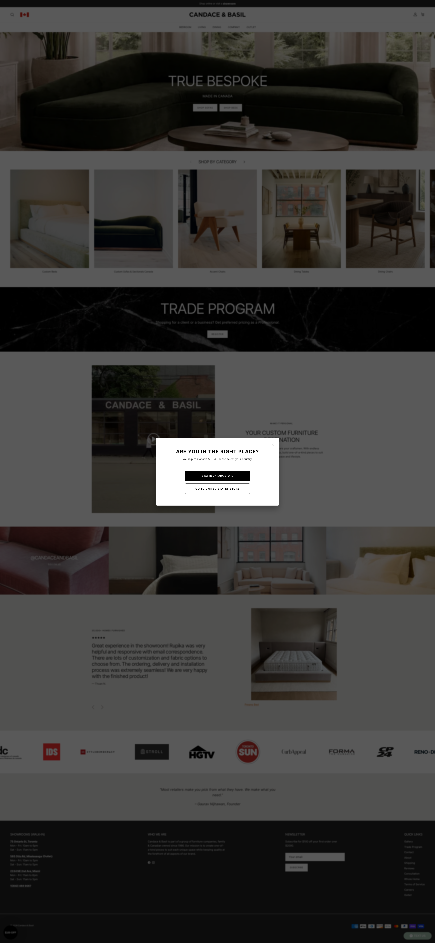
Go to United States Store (217, 488)
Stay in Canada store (217, 475)
